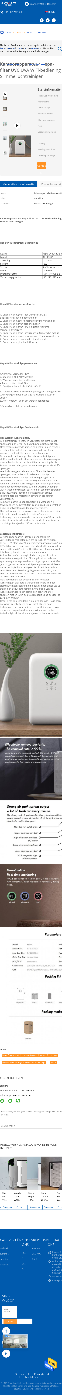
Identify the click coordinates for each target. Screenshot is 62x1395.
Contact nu (41, 166)
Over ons (41, 32)
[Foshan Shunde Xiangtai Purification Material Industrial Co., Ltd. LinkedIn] (54, 20)
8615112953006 (22, 1095)
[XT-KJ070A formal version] (20, 127)
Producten (19, 32)
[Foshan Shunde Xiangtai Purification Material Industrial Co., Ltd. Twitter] (48, 20)
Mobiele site (32, 1377)
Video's (30, 32)
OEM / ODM (37, 1253)
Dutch (51, 11)
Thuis (8, 32)
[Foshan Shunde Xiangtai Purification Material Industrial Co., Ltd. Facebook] (42, 20)
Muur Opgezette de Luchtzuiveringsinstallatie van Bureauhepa (30, 1055)
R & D (34, 1259)
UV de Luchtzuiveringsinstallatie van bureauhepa (23, 1062)
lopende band (38, 1248)
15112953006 (27, 1090)
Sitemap (19, 1374)
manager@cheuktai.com (43, 3)
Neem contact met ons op (13, 64)
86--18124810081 (15, 12)
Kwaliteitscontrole (28, 48)
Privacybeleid (41, 1374)
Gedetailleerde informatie (18, 184)
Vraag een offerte (38, 64)
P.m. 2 (53, 1062)
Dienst (25, 1263)
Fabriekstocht (7, 48)
